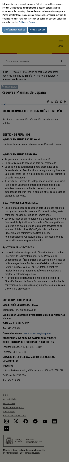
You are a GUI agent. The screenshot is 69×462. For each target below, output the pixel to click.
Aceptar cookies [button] (37, 29)
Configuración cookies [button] (14, 29)
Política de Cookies (27, 22)
